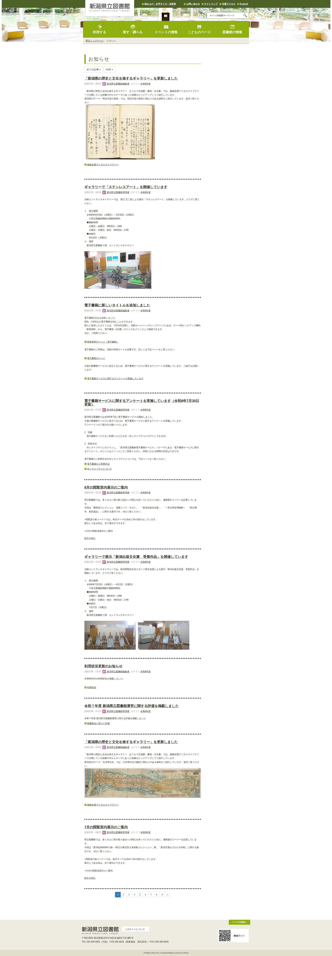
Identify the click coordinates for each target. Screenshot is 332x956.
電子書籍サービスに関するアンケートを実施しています (115, 378)
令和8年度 (145, 83)
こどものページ (199, 32)
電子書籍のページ (96, 358)
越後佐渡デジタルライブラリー (103, 164)
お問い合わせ (193, 4)
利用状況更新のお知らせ (103, 666)
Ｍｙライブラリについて (99, 469)
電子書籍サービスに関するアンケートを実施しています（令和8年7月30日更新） (141, 402)
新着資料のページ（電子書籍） (103, 342)
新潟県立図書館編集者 (117, 83)
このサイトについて (135, 929)
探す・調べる (133, 32)
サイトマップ (211, 4)
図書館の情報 (232, 32)
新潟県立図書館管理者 (117, 192)
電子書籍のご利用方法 (98, 464)
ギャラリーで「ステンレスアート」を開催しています (125, 187)
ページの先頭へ (239, 922)
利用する (99, 32)
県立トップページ (95, 40)
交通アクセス (229, 4)
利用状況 (91, 687)
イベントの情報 (166, 32)
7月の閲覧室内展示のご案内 (106, 827)
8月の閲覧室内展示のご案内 (106, 487)
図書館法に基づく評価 (98, 723)
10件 (109, 69)
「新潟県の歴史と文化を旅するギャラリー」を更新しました (131, 78)
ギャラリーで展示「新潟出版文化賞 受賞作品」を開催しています (136, 557)
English (244, 4)
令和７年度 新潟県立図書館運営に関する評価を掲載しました (131, 706)
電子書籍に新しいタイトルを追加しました (117, 305)
